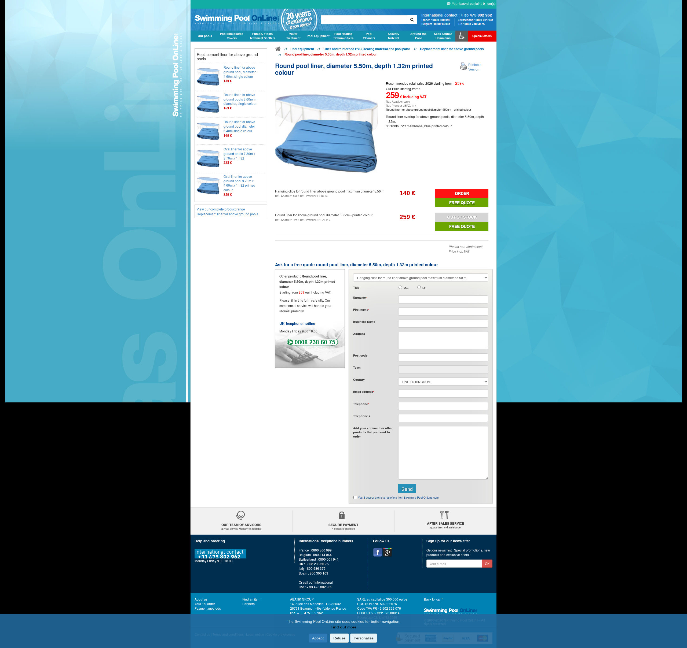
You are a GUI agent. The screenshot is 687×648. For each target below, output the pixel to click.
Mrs (406, 288)
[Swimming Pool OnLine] (278, 49)
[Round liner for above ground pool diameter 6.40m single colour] (208, 131)
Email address (363, 392)
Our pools (205, 36)
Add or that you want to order (373, 432)
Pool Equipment (318, 36)
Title (356, 288)
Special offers (482, 36)
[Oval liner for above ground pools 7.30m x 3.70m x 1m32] (208, 158)
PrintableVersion (474, 66)
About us (201, 599)
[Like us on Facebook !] (377, 552)
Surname (360, 297)
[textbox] (443, 357)
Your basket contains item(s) (474, 3)
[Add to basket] (461, 193)
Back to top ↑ (433, 599)
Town (357, 367)
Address (359, 334)
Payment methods (208, 608)
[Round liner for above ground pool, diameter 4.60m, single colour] (208, 76)
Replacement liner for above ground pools (452, 48)
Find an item (251, 599)
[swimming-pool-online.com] (254, 20)
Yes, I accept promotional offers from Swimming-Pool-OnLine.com (398, 497)
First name (361, 310)
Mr (424, 288)
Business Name (364, 322)
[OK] (412, 19)
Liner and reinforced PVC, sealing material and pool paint (367, 48)
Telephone (361, 404)
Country (359, 379)
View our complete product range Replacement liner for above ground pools (227, 211)
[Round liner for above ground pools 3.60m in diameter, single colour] (208, 103)
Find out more (343, 627)
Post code (360, 355)
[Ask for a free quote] (461, 202)
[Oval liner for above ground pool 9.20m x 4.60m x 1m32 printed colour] (208, 185)
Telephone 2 (361, 416)
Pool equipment (302, 48)
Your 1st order (205, 603)
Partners (248, 603)
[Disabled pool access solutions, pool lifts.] (461, 36)
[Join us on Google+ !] (387, 552)
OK (487, 563)
